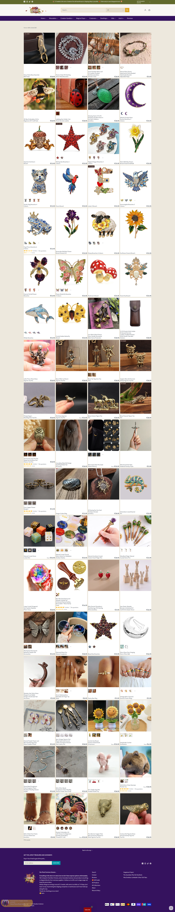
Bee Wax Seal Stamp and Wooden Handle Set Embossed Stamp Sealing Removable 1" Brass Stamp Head (63, 602)
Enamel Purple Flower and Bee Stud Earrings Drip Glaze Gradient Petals (31, 742)
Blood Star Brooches (94, 654)
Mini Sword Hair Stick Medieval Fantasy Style (126, 465)
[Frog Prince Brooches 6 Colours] (39, 223)
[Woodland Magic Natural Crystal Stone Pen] (135, 531)
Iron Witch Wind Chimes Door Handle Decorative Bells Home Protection (95, 336)
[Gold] (94, 691)
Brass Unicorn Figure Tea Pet (95, 416)
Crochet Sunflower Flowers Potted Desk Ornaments (94, 742)
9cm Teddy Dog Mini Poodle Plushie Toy (94, 790)
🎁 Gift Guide (96, 880)
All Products (95, 882)
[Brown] (122, 781)
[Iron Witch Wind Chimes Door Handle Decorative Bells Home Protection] (103, 313)
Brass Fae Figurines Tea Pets (94, 379)
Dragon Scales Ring (61, 513)
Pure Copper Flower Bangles (29, 508)
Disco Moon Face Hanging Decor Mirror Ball (127, 653)
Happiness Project (128, 872)
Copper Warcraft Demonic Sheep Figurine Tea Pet (127, 379)
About (93, 888)
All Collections (96, 885)
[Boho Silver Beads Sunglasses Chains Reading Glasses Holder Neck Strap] (71, 761)
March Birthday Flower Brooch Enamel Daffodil (127, 162)
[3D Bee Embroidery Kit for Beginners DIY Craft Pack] (39, 94)
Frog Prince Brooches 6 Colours (30, 248)
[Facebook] (24, 1)
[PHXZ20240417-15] (98, 454)
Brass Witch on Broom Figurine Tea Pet (62, 379)
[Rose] (90, 691)
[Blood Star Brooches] (103, 627)
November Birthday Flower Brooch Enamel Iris (63, 252)
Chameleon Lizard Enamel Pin (127, 512)
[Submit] (127, 10)
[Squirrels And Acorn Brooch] (39, 138)
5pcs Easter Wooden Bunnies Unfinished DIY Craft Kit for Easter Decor (127, 608)
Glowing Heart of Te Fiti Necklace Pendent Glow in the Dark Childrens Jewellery (95, 118)
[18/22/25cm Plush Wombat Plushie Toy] (135, 761)
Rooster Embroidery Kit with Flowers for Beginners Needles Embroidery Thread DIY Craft (63, 834)
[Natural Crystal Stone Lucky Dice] (39, 531)
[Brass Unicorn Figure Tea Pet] (103, 398)
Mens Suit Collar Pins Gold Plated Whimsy (95, 465)
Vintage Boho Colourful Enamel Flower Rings (126, 697)
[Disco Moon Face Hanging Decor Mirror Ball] (135, 627)
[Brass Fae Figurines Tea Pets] (103, 355)
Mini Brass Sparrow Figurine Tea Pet (61, 416)
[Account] (145, 10)
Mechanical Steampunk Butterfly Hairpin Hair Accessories (30, 652)
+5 (102, 67)
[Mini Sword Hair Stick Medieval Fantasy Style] (135, 435)
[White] (126, 781)
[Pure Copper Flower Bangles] (39, 484)
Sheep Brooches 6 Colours (95, 253)
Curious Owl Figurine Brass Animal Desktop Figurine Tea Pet (127, 835)
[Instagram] (27, 1)
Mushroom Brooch (93, 296)
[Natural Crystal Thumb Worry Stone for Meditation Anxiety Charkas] (71, 531)
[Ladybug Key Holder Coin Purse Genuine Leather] (71, 94)
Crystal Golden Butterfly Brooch (63, 337)
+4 (70, 646)
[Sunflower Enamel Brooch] (135, 223)
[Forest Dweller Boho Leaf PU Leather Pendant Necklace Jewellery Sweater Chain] (103, 48)
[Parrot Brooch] (71, 181)
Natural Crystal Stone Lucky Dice (30, 557)
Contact (94, 875)
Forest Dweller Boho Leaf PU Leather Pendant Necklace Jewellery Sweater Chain (95, 74)
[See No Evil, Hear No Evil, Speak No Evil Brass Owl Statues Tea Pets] (39, 435)
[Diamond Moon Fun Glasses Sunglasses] (71, 627)
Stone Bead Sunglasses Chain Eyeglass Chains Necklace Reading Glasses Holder (31, 789)
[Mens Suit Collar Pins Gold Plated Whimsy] (103, 435)
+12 (70, 550)
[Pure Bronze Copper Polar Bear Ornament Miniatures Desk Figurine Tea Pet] (103, 809)
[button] (87, 909)
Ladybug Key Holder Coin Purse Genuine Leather (63, 120)
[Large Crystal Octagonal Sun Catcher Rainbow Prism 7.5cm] (39, 575)
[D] (70, 828)
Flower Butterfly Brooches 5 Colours (63, 295)
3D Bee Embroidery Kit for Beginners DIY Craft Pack (31, 120)
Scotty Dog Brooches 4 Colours (30, 205)
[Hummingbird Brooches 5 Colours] (135, 181)
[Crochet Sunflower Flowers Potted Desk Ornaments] (103, 715)
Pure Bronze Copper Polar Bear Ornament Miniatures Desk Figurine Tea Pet (95, 835)
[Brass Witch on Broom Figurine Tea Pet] (71, 355)
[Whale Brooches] (39, 313)
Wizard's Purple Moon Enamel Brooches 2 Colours (126, 119)
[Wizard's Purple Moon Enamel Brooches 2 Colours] (135, 94)
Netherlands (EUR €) (141, 2)
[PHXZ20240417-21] (90, 454)
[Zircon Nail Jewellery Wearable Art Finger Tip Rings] (71, 671)
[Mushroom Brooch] (103, 270)
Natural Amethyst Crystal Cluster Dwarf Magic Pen (95, 557)
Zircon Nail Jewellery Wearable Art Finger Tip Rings (62, 696)
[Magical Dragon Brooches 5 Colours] (103, 138)
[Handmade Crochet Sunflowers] (135, 715)
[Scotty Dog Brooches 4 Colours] (39, 181)
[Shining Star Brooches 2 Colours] (71, 138)
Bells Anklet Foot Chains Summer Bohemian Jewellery (30, 835)
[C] (66, 828)
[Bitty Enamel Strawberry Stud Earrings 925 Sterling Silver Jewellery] (103, 575)
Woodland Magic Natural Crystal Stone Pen (127, 557)
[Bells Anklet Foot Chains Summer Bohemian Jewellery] (39, 809)
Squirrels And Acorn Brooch (29, 162)
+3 (70, 67)
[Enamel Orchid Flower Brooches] (39, 270)
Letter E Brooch (92, 206)
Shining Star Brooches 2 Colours (62, 162)
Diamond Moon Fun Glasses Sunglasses (61, 653)
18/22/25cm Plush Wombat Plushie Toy (128, 786)
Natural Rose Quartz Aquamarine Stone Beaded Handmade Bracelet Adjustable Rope (127, 74)
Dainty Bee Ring (92, 698)
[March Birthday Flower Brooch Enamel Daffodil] (135, 138)
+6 (38, 550)
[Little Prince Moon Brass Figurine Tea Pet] (39, 355)
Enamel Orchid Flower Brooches (30, 295)
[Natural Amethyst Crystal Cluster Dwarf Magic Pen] (103, 531)
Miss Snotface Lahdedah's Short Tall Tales (135, 877)
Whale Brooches (28, 338)
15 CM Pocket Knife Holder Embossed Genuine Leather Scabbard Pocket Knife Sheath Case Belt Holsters (127, 335)
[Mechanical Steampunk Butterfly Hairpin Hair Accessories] (39, 627)
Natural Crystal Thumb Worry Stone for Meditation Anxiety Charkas (63, 556)
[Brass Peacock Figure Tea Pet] (135, 398)
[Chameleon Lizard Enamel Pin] (135, 484)
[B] (62, 828)
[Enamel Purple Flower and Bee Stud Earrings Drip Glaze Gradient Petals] (39, 715)
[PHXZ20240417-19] (94, 454)
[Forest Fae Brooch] (135, 270)
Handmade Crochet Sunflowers (125, 743)
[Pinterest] (32, 1)
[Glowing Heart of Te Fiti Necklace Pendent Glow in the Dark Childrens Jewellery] (103, 94)
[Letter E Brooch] (103, 181)
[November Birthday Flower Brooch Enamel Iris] (71, 223)
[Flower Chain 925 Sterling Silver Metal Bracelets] (71, 48)
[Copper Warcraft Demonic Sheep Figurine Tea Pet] (135, 355)
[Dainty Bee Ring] (103, 671)
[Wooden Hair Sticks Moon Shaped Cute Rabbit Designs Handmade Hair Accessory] (39, 671)
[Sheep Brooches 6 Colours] (103, 223)
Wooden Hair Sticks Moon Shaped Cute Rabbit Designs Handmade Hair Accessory (31, 696)
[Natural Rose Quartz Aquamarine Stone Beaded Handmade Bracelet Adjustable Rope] (135, 48)
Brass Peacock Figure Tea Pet (127, 416)
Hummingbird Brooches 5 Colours (127, 205)
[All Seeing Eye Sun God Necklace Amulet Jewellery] (103, 484)
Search (94, 872)
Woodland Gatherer (38, 904)
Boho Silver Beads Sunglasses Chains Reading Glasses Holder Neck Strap (63, 789)
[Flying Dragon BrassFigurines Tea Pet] (39, 398)
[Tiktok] (29, 1)
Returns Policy (96, 890)
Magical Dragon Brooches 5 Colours (96, 162)
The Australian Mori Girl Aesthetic (132, 875)
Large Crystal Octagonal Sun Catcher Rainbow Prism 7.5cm (31, 608)
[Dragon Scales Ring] (71, 484)
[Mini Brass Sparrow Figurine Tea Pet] (71, 398)
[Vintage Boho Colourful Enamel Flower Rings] (135, 671)
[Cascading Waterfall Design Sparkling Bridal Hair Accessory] (71, 435)
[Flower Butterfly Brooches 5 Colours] (71, 270)
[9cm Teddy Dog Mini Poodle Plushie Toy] (103, 761)
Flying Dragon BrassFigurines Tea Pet (30, 416)
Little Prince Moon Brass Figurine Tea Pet (31, 379)
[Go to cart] (149, 10)
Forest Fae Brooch (125, 296)
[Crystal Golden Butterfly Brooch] (71, 313)
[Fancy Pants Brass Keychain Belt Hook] (39, 48)
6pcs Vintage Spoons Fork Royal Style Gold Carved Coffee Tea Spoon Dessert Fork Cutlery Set (63, 741)
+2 (102, 157)
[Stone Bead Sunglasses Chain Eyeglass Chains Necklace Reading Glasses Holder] (39, 761)
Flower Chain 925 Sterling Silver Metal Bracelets (63, 75)
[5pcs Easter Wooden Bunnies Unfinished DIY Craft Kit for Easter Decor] (135, 575)
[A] (58, 828)
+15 (70, 691)
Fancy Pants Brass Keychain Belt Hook (31, 75)
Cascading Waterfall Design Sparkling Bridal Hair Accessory (63, 464)
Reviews (94, 877)
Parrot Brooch (60, 206)
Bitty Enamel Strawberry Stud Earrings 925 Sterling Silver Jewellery (95, 608)
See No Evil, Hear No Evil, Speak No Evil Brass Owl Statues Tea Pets (31, 460)
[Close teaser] (92, 907)
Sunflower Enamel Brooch (127, 253)
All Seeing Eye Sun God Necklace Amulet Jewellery (95, 511)
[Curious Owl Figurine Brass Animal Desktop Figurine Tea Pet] (135, 809)
